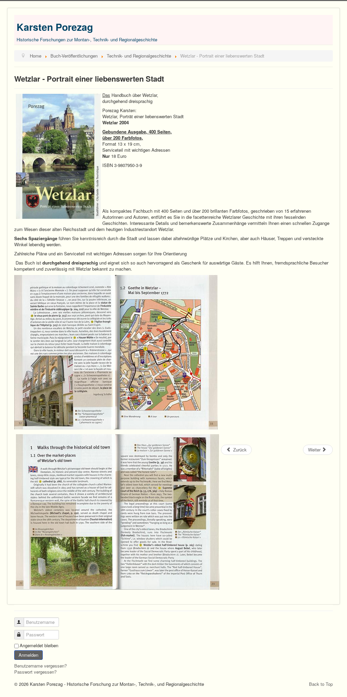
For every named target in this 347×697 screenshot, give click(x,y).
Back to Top (321, 684)
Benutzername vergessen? (40, 665)
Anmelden (28, 655)
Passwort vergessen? (35, 672)
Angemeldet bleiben (39, 645)
